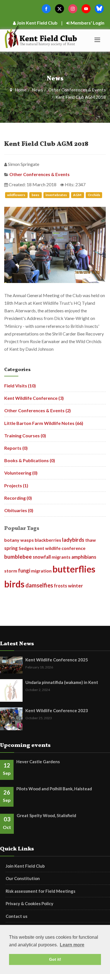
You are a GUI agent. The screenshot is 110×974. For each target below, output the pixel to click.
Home (21, 89)
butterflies (73, 568)
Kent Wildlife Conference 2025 (56, 659)
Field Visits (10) (20, 385)
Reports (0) (16, 448)
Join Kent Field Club (37, 22)
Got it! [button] (55, 959)
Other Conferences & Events (77, 89)
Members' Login (87, 22)
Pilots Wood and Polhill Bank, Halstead (54, 788)
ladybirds (73, 539)
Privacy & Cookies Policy (29, 903)
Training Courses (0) (25, 435)
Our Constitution (23, 878)
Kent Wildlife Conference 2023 (56, 710)
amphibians (83, 557)
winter (75, 586)
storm (10, 570)
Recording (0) (18, 498)
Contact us (16, 916)
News (37, 89)
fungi (24, 570)
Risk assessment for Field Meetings (40, 891)
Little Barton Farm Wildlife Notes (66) (43, 423)
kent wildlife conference (60, 548)
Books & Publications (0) (29, 460)
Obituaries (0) (18, 510)
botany (11, 540)
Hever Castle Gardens (38, 761)
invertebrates (56, 195)
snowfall (42, 557)
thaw (90, 540)
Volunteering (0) (21, 472)
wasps (27, 540)
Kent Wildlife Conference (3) (34, 398)
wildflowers (16, 195)
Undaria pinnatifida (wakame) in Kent (61, 682)
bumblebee (18, 556)
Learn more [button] (72, 944)
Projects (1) (16, 485)
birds (14, 584)
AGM (77, 195)
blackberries (48, 540)
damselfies (39, 585)
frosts (60, 585)
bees (36, 195)
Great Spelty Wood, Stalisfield (46, 815)
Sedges (26, 548)
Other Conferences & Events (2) (37, 410)
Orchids (94, 195)
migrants (61, 557)
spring (11, 548)
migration (41, 570)
